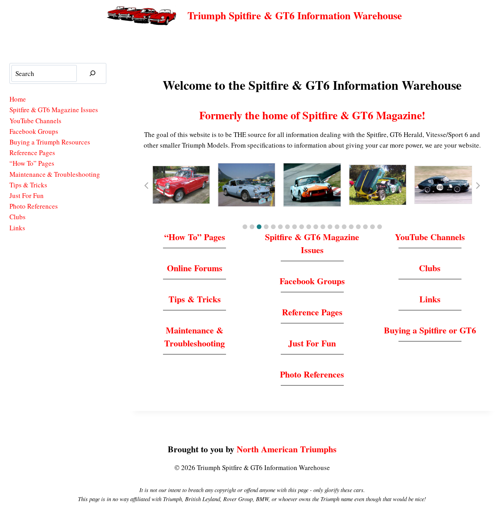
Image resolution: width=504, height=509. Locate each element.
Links (430, 298)
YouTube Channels (430, 236)
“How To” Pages (194, 236)
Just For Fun (312, 343)
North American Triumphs (287, 448)
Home (17, 99)
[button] (245, 226)
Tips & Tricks (195, 298)
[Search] (92, 73)
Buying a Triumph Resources (49, 141)
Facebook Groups (312, 280)
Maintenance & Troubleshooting (194, 337)
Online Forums (194, 267)
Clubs (430, 267)
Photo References (312, 374)
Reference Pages (312, 311)
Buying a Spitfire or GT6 (430, 330)
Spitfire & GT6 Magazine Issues (312, 243)
